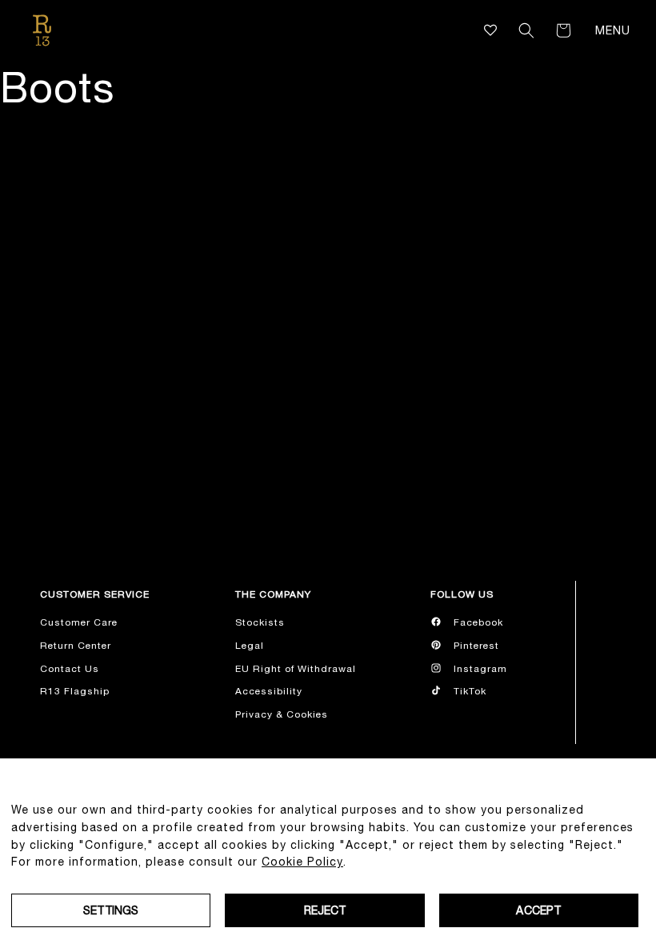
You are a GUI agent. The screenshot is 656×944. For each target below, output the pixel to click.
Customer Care (79, 622)
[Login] (504, 30)
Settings (110, 910)
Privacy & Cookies (281, 714)
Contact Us (69, 668)
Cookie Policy (302, 861)
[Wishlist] (491, 30)
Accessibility (268, 691)
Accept (538, 910)
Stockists (260, 622)
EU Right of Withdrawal (295, 668)
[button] (526, 30)
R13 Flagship (75, 691)
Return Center (75, 645)
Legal (249, 645)
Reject (325, 910)
